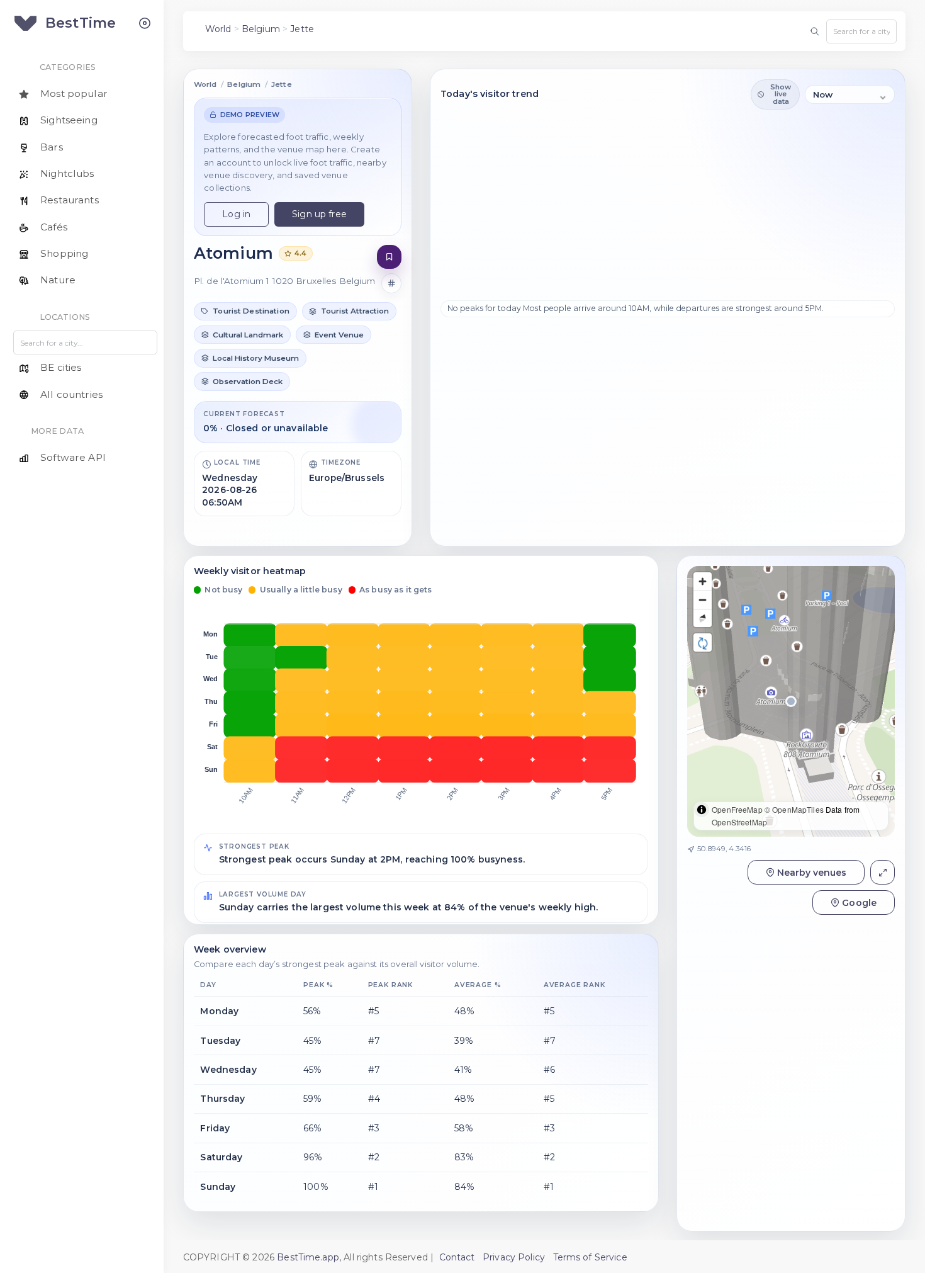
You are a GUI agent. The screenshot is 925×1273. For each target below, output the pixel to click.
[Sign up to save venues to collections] (389, 257)
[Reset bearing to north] (702, 618)
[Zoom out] (702, 600)
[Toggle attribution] (701, 809)
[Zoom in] (702, 581)
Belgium (261, 29)
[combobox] (861, 31)
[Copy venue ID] (391, 283)
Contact (457, 1257)
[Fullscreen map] (882, 872)
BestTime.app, (309, 1257)
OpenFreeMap (737, 809)
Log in (236, 214)
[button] (245, 311)
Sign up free (319, 214)
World (218, 29)
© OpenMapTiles (794, 809)
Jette (302, 29)
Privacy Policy (514, 1257)
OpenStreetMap (739, 822)
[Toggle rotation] (702, 642)
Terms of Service (590, 1257)
